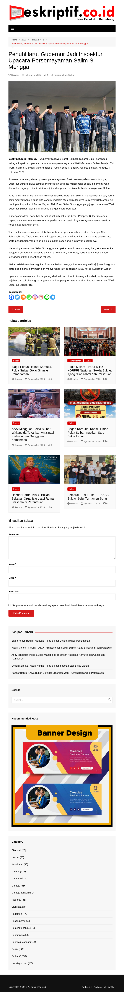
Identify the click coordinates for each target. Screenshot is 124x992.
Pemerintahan (60, 75)
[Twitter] (17, 297)
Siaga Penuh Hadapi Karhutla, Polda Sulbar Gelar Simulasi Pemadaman (32, 370)
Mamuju (15, 885)
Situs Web (13, 591)
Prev (17, 309)
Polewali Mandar (20, 942)
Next (106, 309)
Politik (14, 949)
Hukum (15, 857)
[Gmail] (41, 297)
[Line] (46, 297)
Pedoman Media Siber (105, 987)
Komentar (14, 534)
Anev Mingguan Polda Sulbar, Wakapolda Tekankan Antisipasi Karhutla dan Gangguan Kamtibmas (58, 657)
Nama (12, 564)
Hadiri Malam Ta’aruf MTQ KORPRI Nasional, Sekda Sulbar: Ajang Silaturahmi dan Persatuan (89, 370)
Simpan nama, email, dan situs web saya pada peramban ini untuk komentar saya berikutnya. (58, 605)
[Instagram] (35, 297)
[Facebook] (11, 297)
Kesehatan (17, 864)
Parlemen (16, 914)
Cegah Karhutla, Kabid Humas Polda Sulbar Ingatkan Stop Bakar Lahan (87, 432)
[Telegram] (52, 297)
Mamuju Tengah (20, 892)
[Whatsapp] (29, 297)
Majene (15, 871)
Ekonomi (16, 850)
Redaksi (15, 75)
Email (12, 578)
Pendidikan (17, 935)
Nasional (16, 899)
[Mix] (23, 297)
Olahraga (16, 906)
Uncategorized (19, 963)
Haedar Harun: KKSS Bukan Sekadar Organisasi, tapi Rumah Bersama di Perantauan (33, 498)
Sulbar (71, 75)
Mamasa (16, 878)
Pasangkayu (18, 921)
